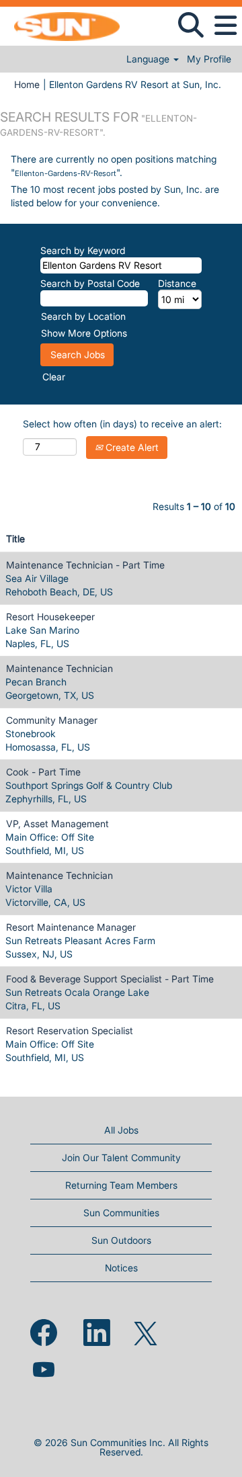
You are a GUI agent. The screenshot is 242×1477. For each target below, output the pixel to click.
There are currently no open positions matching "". (113, 165)
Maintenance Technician (59, 668)
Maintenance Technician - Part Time (85, 565)
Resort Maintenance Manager (71, 927)
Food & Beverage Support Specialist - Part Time (110, 978)
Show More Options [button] (84, 333)
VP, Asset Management (57, 823)
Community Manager (51, 720)
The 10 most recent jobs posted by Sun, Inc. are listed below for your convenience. (115, 195)
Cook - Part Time (43, 771)
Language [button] (149, 59)
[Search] (190, 25)
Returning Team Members (121, 1185)
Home (27, 84)
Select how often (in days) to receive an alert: (122, 423)
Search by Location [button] (83, 316)
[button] (225, 25)
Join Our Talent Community (121, 1157)
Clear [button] (53, 376)
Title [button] (15, 538)
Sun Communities (121, 1212)
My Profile (209, 59)
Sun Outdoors (121, 1240)
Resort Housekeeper (50, 616)
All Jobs (121, 1130)
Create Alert (131, 447)
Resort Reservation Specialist (69, 1030)
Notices (121, 1267)
